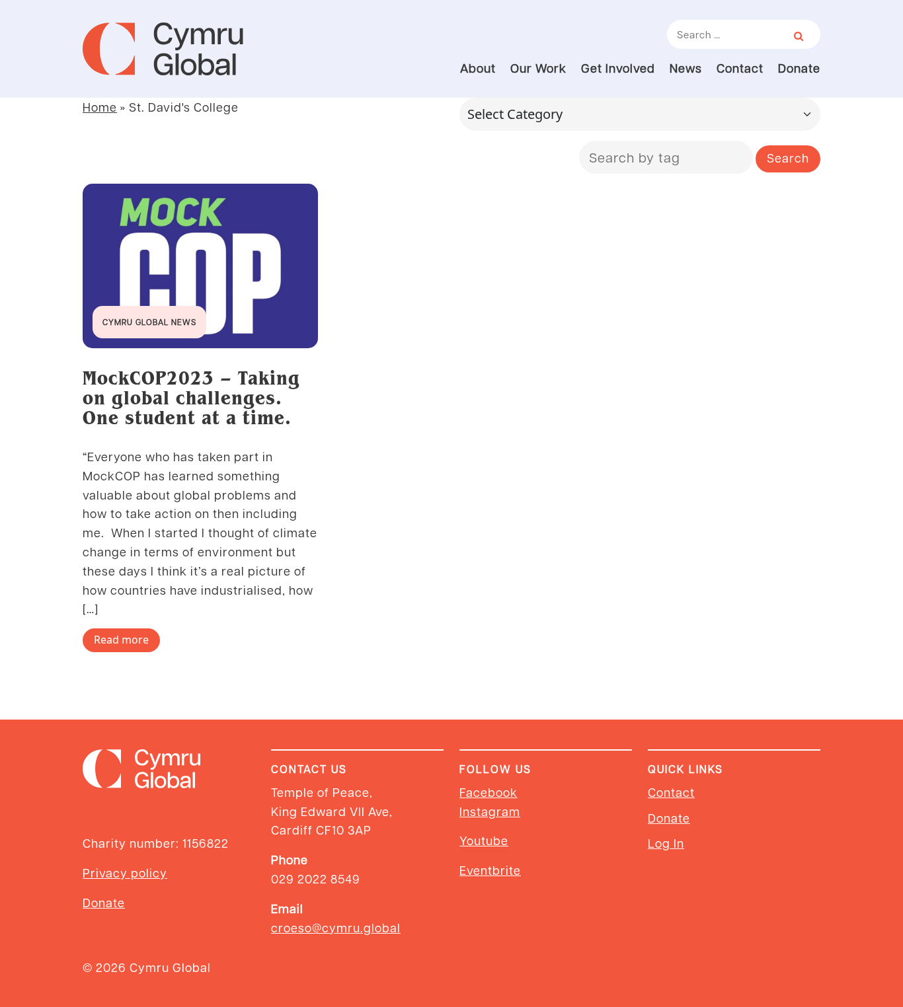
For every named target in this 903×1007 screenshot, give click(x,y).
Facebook (488, 792)
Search (788, 157)
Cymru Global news (149, 322)
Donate (799, 67)
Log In (666, 842)
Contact (740, 67)
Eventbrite (490, 869)
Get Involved (618, 67)
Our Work (538, 67)
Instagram (489, 811)
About (478, 67)
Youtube (483, 840)
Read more (121, 639)
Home (100, 106)
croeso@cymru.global (336, 927)
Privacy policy (125, 872)
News (686, 67)
